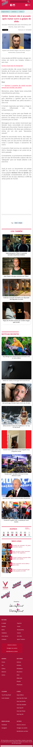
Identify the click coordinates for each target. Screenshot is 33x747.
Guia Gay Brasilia (21, 701)
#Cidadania (20, 668)
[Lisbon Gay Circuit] (16, 605)
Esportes (19, 623)
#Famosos (19, 684)
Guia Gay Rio (20, 714)
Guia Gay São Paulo (22, 698)
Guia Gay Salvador (21, 704)
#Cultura (19, 665)
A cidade (4, 623)
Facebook (4, 724)
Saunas (19, 633)
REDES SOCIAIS (6, 721)
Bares (3, 629)
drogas (20, 223)
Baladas (4, 626)
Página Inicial (5, 11)
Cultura (3, 668)
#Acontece (19, 672)
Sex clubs (19, 636)
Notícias (14, 11)
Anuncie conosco (12, 645)
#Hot (21, 11)
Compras (4, 639)
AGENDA (20, 528)
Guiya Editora (20, 695)
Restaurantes (20, 629)
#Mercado (19, 678)
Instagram (4, 728)
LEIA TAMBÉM (16, 231)
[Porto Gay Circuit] (16, 611)
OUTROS (19, 721)
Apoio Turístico (21, 639)
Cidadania (4, 633)
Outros (3, 675)
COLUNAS (4, 691)
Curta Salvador (5, 698)
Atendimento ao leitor (12, 651)
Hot (3, 665)
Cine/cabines (5, 636)
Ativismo (4, 672)
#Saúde (19, 681)
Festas (3, 662)
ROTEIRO (4, 620)
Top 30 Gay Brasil (6, 695)
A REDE (19, 691)
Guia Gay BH (20, 708)
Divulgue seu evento (12, 648)
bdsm (16, 223)
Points (18, 626)
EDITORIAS (20, 658)
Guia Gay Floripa (21, 711)
